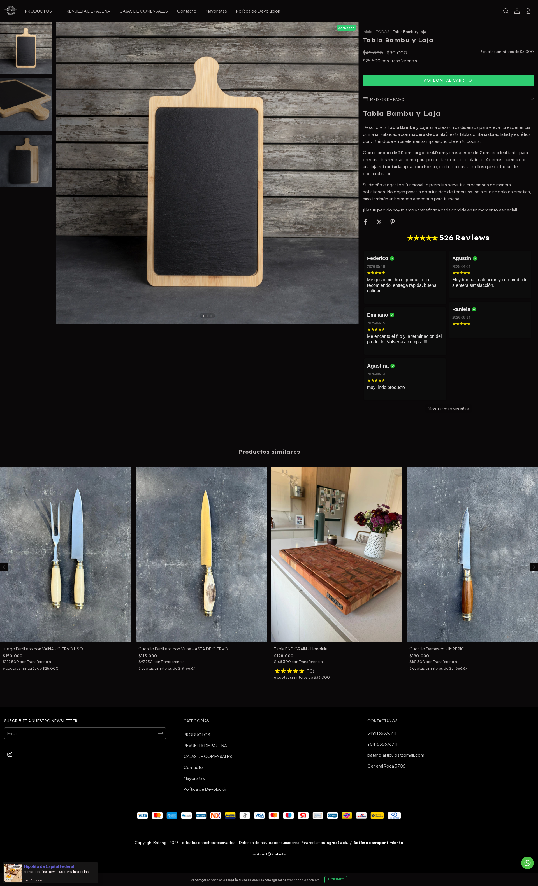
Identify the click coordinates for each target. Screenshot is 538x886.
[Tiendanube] (269, 854)
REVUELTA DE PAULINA (88, 10)
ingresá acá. (337, 842)
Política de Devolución (258, 10)
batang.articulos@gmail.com (395, 754)
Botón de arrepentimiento (378, 842)
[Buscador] (506, 11)
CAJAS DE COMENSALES (143, 10)
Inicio (367, 31)
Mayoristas (216, 10)
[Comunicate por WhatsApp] (527, 863)
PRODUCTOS (39, 10)
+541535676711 (382, 744)
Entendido (336, 879)
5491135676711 (381, 733)
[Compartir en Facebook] (366, 221)
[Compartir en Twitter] (379, 221)
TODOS (383, 31)
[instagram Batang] (9, 754)
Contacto (186, 10)
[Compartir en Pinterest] (392, 221)
